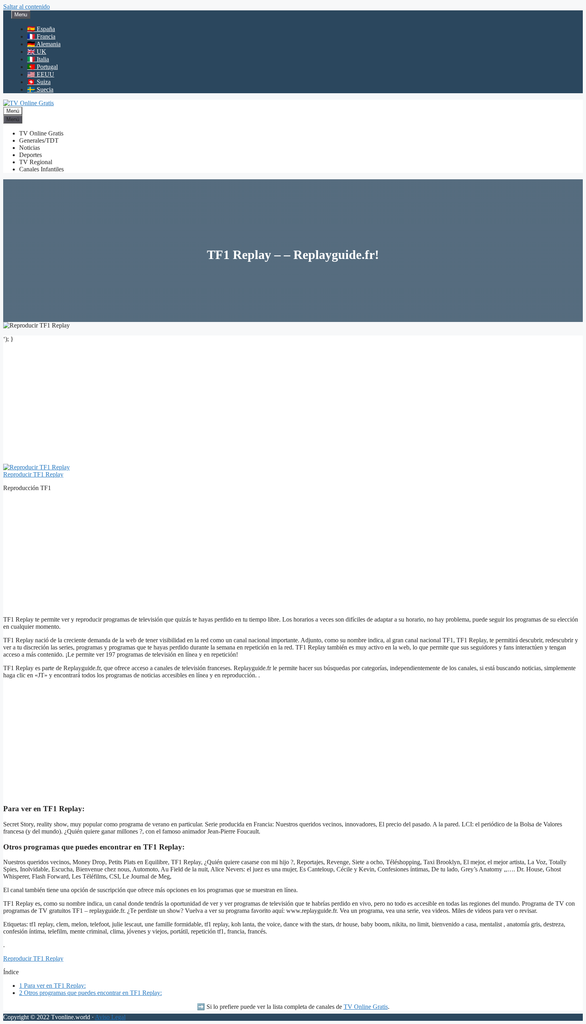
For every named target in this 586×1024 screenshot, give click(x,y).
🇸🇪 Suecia (40, 89)
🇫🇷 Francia (41, 36)
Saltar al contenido (26, 6)
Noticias (29, 147)
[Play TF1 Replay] (36, 467)
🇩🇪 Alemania (44, 44)
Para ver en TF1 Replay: (52, 985)
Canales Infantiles (41, 169)
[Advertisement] (293, 405)
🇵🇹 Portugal (42, 66)
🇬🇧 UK (36, 51)
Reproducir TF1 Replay (33, 474)
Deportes (30, 154)
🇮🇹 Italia (38, 59)
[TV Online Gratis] (28, 103)
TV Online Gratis (41, 133)
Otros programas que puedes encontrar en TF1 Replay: (90, 992)
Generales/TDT (39, 140)
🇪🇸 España (41, 29)
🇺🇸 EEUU (40, 74)
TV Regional (35, 162)
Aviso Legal (110, 1017)
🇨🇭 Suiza (39, 81)
